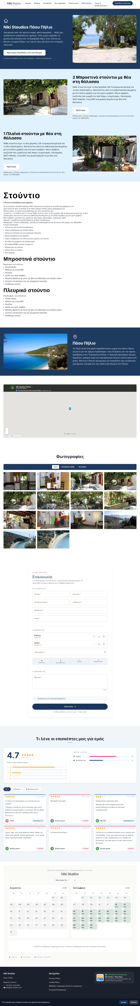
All (7, 789)
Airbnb (18, 789)
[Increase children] (104, 644)
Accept (123, 1002)
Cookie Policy (54, 982)
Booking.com (33, 789)
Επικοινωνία (73, 3)
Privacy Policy (54, 978)
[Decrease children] (94, 644)
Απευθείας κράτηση (122, 3)
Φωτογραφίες (60, 3)
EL (133, 4)
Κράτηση (80, 110)
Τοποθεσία (47, 3)
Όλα (55, 467)
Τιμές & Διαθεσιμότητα (101, 4)
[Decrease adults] (94, 636)
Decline (133, 1002)
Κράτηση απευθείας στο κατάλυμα (24, 52)
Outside (82, 467)
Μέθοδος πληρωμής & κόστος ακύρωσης (65, 986)
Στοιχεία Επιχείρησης (57, 990)
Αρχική (28, 3)
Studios (37, 3)
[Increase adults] (104, 636)
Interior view (67, 467)
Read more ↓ (9, 815)
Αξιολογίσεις (86, 3)
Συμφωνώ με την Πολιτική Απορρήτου (51, 698)
